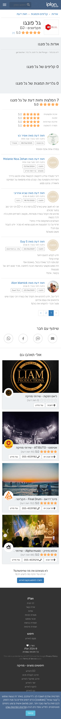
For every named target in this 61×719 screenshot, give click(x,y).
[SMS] (38, 338)
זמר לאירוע (30, 682)
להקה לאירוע (30, 686)
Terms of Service (29, 659)
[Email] (52, 338)
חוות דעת (22, 14)
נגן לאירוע (30, 690)
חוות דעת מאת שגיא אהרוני (29, 193)
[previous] (54, 428)
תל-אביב (50, 559)
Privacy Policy (52, 656)
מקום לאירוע (30, 638)
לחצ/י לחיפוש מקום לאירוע (30, 580)
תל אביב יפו (49, 456)
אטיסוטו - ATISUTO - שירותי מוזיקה (36, 447)
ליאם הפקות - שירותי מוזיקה (41, 396)
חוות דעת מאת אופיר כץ (31, 135)
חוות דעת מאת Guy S (32, 241)
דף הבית (30, 603)
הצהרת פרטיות (30, 626)
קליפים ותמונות (39, 14)
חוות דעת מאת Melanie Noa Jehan (24, 159)
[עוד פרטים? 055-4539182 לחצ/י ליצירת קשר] (30, 428)
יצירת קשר (30, 607)
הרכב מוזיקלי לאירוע (30, 679)
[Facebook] (23, 338)
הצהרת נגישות (30, 622)
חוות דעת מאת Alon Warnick (28, 283)
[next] (7, 428)
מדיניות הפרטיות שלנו (16, 706)
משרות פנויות (30, 615)
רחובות (50, 405)
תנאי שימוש (30, 619)
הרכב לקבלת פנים (31, 675)
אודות (54, 14)
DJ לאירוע (30, 671)
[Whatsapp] (8, 338)
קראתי (30, 713)
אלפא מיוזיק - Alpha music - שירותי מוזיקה (32, 551)
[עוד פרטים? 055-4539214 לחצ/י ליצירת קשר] (30, 531)
